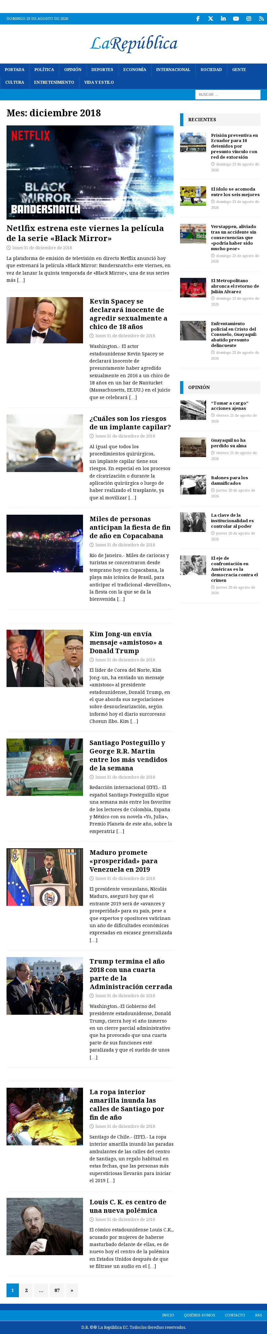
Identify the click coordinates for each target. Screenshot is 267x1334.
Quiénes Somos (199, 1315)
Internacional (173, 69)
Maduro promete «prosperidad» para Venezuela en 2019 (124, 861)
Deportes (102, 69)
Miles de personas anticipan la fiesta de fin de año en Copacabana (130, 527)
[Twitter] (210, 18)
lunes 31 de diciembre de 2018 (42, 247)
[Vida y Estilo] (45, 443)
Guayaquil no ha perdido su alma (228, 443)
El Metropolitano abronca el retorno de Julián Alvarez (235, 286)
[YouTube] (236, 18)
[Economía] (45, 986)
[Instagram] (248, 18)
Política (44, 69)
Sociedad (211, 69)
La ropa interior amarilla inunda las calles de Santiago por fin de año (127, 1104)
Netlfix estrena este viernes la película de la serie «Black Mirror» (85, 232)
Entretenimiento (54, 82)
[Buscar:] (227, 94)
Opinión (72, 69)
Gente (239, 69)
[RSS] (261, 18)
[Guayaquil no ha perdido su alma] (193, 447)
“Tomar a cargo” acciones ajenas (229, 405)
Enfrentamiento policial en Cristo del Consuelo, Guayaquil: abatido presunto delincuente (234, 335)
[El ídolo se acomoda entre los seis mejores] (193, 196)
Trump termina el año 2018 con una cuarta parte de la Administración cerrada (131, 974)
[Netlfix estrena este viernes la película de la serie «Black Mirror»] (90, 172)
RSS (258, 1315)
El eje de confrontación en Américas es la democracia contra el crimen (234, 569)
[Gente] (45, 320)
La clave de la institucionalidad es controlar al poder (232, 520)
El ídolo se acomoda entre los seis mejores (235, 191)
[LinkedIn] (223, 18)
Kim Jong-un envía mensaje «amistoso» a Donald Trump (126, 642)
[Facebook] (198, 18)
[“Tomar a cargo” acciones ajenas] (193, 410)
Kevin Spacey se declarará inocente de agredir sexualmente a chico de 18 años (128, 314)
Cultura (14, 82)
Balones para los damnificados (229, 480)
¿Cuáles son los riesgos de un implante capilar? (130, 422)
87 (57, 1290)
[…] (21, 280)
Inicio (168, 1315)
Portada (14, 69)
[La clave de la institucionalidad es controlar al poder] (193, 522)
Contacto (235, 1315)
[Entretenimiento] (45, 767)
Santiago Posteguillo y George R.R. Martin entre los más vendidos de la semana (128, 755)
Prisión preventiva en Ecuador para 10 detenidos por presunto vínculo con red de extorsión (234, 146)
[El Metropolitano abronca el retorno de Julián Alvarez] (193, 287)
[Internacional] (45, 658)
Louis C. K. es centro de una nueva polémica (128, 1206)
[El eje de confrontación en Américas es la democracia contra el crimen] (193, 565)
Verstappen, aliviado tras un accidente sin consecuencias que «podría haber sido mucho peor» (233, 237)
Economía (134, 69)
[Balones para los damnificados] (193, 485)
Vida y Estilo (99, 82)
